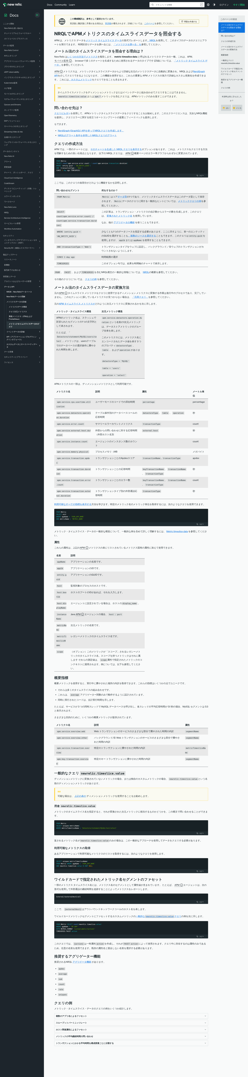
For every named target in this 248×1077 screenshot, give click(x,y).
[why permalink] (145, 51)
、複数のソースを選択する (142, 235)
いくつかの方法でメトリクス (82, 56)
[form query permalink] (84, 144)
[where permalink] (84, 108)
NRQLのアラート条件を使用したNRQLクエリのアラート (87, 135)
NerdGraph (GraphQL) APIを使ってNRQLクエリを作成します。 (91, 130)
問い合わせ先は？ (228, 36)
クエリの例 (91, 279)
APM (56, 71)
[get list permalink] (92, 847)
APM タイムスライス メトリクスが (77, 303)
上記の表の (80, 795)
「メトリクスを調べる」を (127, 44)
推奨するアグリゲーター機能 (232, 80)
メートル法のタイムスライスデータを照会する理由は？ (232, 27)
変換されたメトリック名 (119, 215)
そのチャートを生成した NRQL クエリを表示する (116, 149)
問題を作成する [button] (190, 21)
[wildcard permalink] (164, 879)
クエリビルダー (62, 113)
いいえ (237, 108)
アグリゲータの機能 (124, 222)
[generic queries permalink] (127, 773)
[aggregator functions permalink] (102, 956)
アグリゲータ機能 (82, 961)
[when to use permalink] (98, 805)
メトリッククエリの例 (189, 200)
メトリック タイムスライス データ (104, 40)
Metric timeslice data (177, 531)
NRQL (146, 272)
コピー (201, 175)
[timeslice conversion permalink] (131, 287)
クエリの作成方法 (228, 41)
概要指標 (224, 55)
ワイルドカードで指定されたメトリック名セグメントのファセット (232, 71)
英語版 (108, 23)
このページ (149, 23)
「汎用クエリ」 (140, 296)
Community (61, 4)
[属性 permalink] (61, 542)
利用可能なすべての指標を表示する (72, 504)
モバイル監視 (61, 60)
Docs (49, 4)
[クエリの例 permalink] (73, 1003)
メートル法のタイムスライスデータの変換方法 (232, 47)
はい (226, 108)
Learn (72, 4)
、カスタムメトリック (80, 79)
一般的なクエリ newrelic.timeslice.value (230, 61)
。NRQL (151, 40)
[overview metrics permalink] (70, 678)
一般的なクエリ (158, 916)
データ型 (122, 196)
